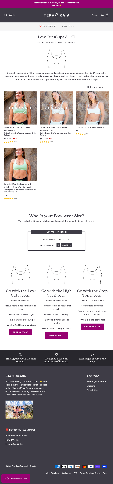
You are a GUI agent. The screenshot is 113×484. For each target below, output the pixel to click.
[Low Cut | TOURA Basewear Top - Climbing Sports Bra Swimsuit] (20, 164)
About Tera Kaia (52, 473)
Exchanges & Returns (97, 381)
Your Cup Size (49, 239)
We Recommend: (47, 245)
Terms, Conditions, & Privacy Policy (93, 473)
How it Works (12, 440)
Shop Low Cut (20, 332)
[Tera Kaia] (56, 15)
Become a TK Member (16, 435)
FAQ (75, 473)
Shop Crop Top (92, 327)
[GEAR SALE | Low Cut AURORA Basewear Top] (56, 108)
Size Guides (92, 390)
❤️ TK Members (48, 26)
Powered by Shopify (28, 466)
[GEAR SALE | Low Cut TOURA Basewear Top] (20, 108)
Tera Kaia (15, 466)
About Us (68, 26)
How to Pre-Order (14, 444)
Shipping (91, 386)
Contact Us (66, 473)
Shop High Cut (56, 335)
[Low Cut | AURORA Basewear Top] (92, 108)
